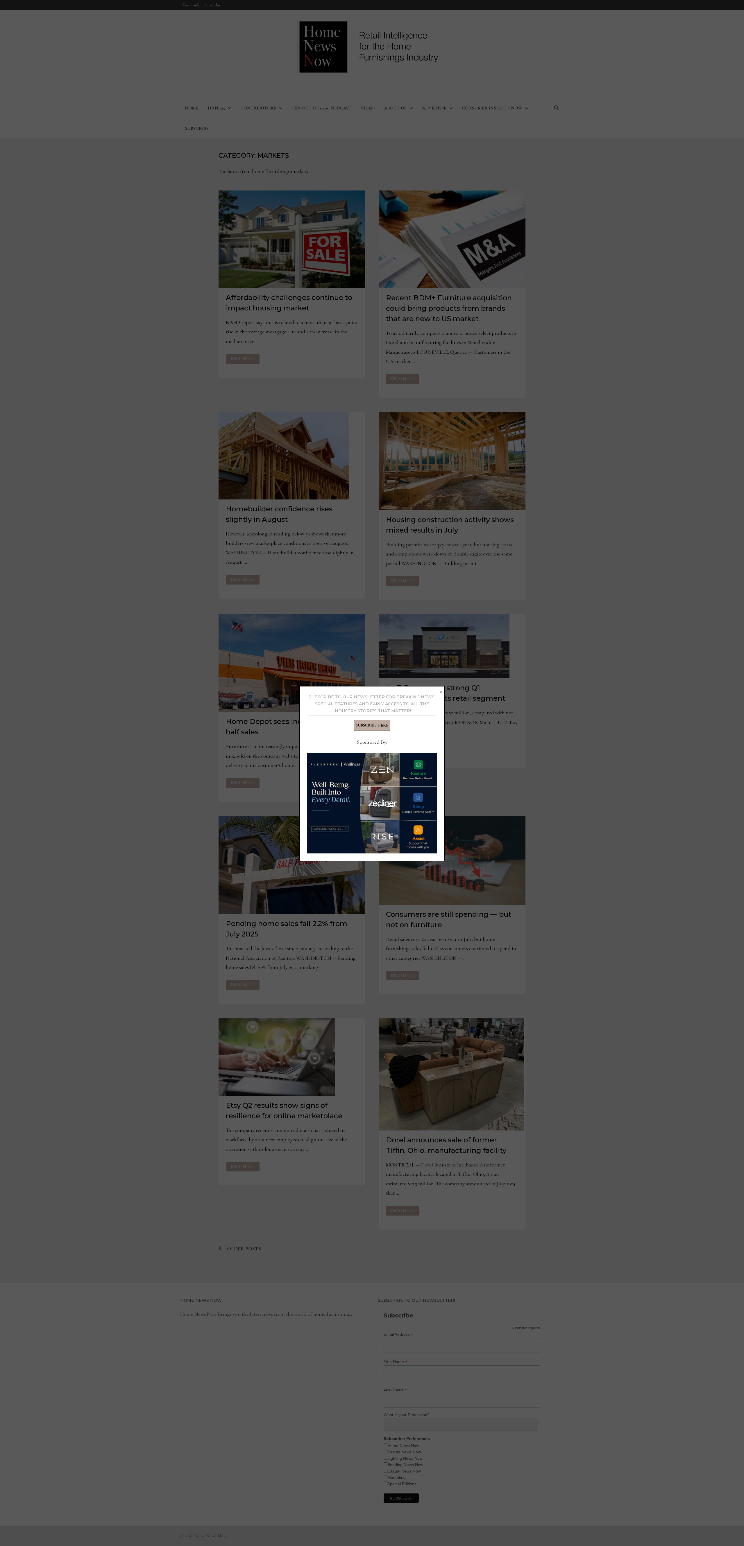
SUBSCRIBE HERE (372, 725)
